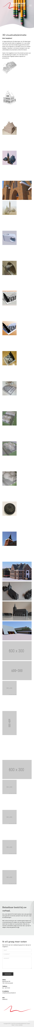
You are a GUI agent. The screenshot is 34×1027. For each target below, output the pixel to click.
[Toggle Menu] (30, 5)
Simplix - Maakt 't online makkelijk (21, 1024)
